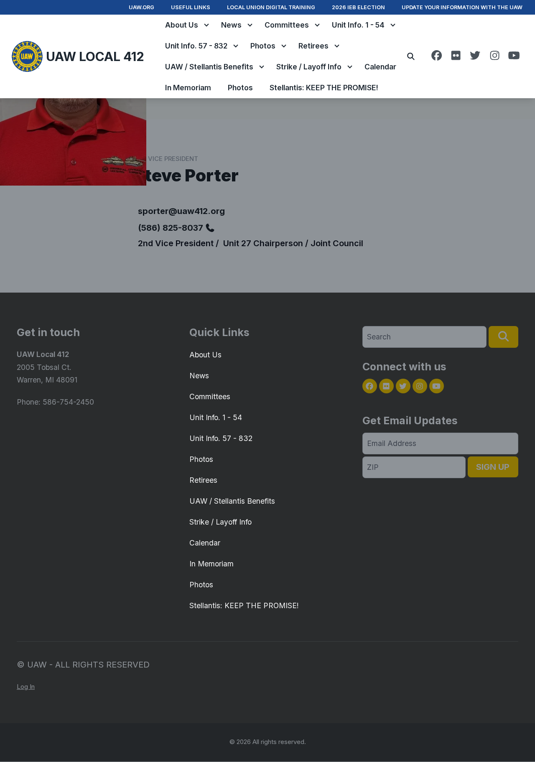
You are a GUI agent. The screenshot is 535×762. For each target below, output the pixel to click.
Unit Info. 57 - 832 (196, 45)
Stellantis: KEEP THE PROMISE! (324, 87)
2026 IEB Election (358, 7)
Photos (262, 45)
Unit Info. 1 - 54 (358, 24)
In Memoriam (188, 87)
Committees (287, 24)
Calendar (380, 66)
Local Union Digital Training (271, 7)
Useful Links (190, 7)
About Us (181, 24)
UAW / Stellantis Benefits (209, 66)
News (231, 24)
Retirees (313, 45)
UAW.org (141, 7)
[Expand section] (206, 25)
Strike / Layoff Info (308, 66)
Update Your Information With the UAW (462, 7)
